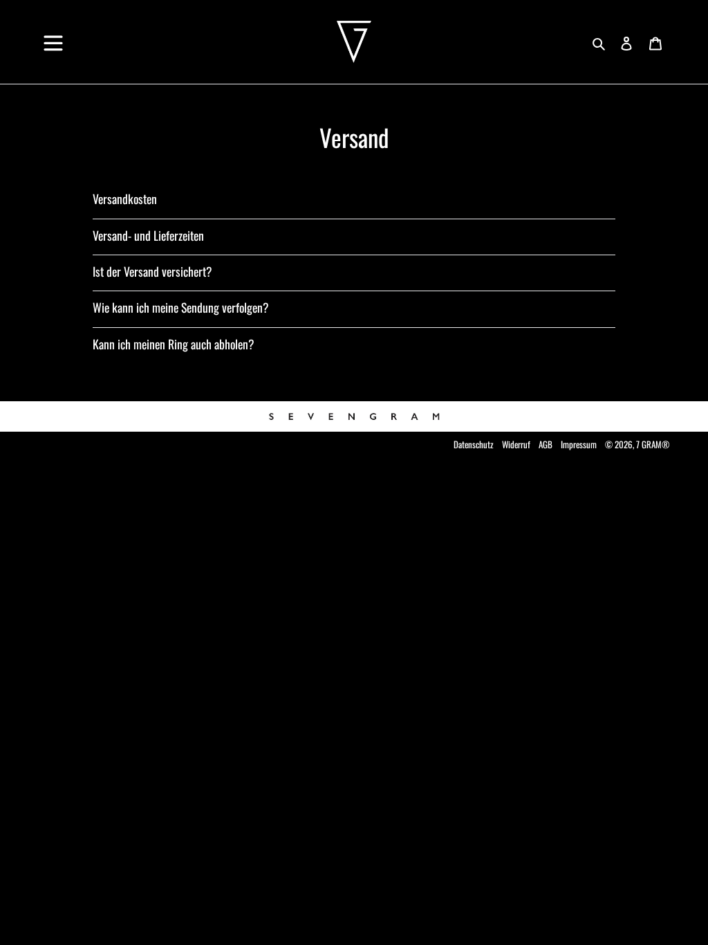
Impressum (579, 444)
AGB (545, 444)
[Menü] (53, 38)
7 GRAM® (653, 444)
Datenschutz (474, 444)
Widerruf (516, 444)
